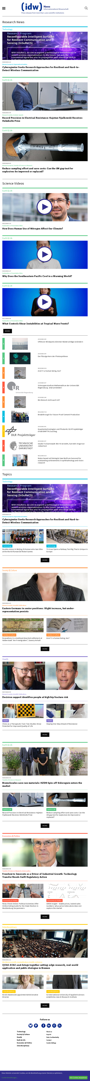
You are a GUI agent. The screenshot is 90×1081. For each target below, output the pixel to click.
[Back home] (45, 8)
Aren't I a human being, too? (49, 371)
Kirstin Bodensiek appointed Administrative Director (20, 995)
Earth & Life (21, 1040)
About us (49, 1032)
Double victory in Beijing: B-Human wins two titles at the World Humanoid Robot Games (22, 550)
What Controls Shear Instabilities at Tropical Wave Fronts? (35, 323)
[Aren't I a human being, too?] (20, 373)
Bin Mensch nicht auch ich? (49, 400)
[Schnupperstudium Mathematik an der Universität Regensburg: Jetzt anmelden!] (20, 387)
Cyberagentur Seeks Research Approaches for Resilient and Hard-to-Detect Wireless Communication (41, 68)
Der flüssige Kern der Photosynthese (53, 356)
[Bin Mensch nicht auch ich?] (20, 402)
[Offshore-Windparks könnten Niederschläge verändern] (20, 344)
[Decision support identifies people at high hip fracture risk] (45, 676)
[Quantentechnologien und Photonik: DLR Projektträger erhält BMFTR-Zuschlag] (20, 431)
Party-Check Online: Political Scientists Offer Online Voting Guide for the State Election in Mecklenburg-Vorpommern (20, 905)
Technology (21, 1031)
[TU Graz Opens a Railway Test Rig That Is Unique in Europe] (67, 536)
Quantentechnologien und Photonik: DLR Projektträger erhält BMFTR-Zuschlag (60, 430)
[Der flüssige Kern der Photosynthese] (20, 358)
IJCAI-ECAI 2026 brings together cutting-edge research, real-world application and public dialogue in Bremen (40, 966)
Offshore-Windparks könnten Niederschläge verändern (60, 342)
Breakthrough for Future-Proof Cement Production (59, 414)
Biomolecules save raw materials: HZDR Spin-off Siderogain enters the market (42, 784)
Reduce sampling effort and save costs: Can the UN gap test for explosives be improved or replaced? (37, 170)
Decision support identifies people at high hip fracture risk (35, 697)
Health (19, 1037)
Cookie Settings (51, 1043)
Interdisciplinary (23, 1046)
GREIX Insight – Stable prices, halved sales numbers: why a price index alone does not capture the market (63, 905)
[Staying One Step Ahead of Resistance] (67, 711)
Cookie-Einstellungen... (10, 1078)
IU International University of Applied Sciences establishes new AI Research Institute (65, 995)
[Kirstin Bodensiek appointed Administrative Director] (23, 982)
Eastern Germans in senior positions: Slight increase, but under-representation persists (38, 610)
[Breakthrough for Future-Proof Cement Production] (20, 417)
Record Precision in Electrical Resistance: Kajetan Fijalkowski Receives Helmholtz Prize (42, 119)
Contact (48, 1040)
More (7, 331)
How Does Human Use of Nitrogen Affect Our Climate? (32, 228)
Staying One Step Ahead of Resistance (61, 724)
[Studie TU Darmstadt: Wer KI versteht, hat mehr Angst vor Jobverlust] (20, 446)
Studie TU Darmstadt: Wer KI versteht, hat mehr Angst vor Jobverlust (61, 444)
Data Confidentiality (52, 1037)
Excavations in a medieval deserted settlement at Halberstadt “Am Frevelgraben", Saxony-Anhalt (22, 639)
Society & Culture (23, 1034)
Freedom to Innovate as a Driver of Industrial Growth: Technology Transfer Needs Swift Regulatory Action (39, 875)
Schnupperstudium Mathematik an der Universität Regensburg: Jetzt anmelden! (58, 386)
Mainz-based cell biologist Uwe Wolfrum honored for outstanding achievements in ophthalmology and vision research (60, 460)
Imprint (48, 1034)
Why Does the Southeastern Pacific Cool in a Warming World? (37, 276)
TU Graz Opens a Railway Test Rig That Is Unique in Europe (67, 550)
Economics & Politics (24, 1043)
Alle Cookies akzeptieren (78, 1078)
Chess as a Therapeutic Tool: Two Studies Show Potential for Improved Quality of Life (21, 725)
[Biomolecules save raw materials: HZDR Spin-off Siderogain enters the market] (45, 761)
